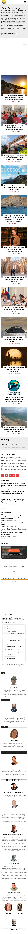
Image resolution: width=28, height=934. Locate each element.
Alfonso (20, 913)
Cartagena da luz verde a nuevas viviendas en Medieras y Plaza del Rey (13, 309)
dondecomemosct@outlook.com (15, 633)
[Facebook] (2, 475)
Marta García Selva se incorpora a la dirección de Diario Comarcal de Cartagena (14, 249)
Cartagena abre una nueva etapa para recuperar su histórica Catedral (14, 279)
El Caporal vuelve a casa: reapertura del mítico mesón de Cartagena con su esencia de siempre (13, 516)
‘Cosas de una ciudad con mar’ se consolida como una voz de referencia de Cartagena (14, 399)
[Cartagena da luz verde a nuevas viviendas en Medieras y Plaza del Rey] (14, 297)
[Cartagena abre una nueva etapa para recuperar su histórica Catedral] (14, 267)
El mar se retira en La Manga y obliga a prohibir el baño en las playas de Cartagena (14, 429)
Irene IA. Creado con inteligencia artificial (14, 928)
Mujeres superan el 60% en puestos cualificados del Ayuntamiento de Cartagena (14, 127)
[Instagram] (6, 475)
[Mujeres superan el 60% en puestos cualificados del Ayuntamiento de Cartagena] (14, 115)
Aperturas (3, 520)
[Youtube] (17, 475)
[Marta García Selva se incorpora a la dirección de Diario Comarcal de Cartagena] (14, 237)
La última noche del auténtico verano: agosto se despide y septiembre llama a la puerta (13, 97)
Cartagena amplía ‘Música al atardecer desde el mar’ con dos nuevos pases (14, 339)
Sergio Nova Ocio (14, 893)
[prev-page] (2, 508)
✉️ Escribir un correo (10, 658)
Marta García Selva (14, 767)
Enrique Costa (14, 687)
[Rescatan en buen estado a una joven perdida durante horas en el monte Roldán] (14, 175)
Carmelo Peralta (17, 161)
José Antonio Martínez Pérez (14, 792)
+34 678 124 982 (11, 628)
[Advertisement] (14, 59)
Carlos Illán (14, 863)
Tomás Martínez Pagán (14, 810)
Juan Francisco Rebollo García (14, 834)
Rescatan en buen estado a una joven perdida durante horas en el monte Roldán (14, 187)
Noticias (11, 101)
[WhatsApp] (13, 475)
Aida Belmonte (17, 101)
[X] (10, 475)
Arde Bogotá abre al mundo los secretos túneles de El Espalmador (14, 369)
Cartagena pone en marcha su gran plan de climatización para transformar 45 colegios (14, 157)
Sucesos (10, 191)
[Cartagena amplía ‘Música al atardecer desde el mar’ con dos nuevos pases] (14, 327)
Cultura (11, 343)
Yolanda (8, 913)
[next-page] (4, 508)
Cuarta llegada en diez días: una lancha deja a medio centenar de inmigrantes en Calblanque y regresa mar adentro (14, 218)
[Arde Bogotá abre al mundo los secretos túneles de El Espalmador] (14, 357)
